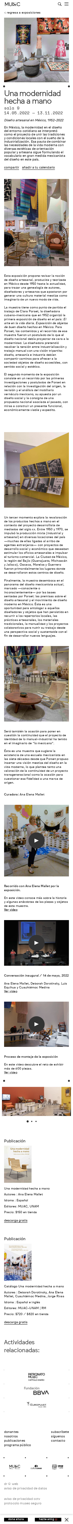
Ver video (10, 991)
